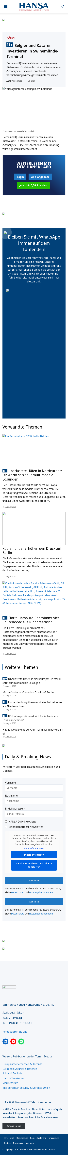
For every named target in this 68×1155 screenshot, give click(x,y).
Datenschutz (17, 892)
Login (20, 177)
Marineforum (10, 1083)
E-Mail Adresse (15, 808)
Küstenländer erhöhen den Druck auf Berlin (31, 550)
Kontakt (7, 1143)
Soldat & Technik (12, 1073)
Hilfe (6, 1138)
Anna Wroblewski (14, 80)
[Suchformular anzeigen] (63, 6)
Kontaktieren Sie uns (14, 1031)
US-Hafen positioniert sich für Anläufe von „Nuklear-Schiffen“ (30, 718)
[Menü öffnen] (5, 7)
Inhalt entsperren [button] (34, 854)
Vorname (10, 782)
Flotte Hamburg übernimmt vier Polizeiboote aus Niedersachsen (30, 620)
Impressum (54, 1138)
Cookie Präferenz (38, 1138)
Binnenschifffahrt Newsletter (26, 827)
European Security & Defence (19, 1069)
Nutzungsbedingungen (41, 892)
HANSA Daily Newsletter (23, 821)
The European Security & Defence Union (26, 1088)
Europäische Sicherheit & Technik (22, 1064)
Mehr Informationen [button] (34, 848)
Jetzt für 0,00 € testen (33, 185)
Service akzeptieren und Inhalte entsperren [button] (34, 865)
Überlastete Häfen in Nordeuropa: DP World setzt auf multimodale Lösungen (32, 475)
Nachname (11, 795)
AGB (12, 1138)
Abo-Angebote (40, 177)
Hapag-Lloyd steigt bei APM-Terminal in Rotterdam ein (32, 731)
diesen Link (33, 281)
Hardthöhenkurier (13, 1078)
